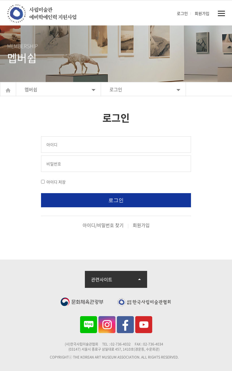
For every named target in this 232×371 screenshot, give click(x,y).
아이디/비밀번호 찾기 (103, 225)
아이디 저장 (56, 182)
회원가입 (202, 13)
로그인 (182, 13)
